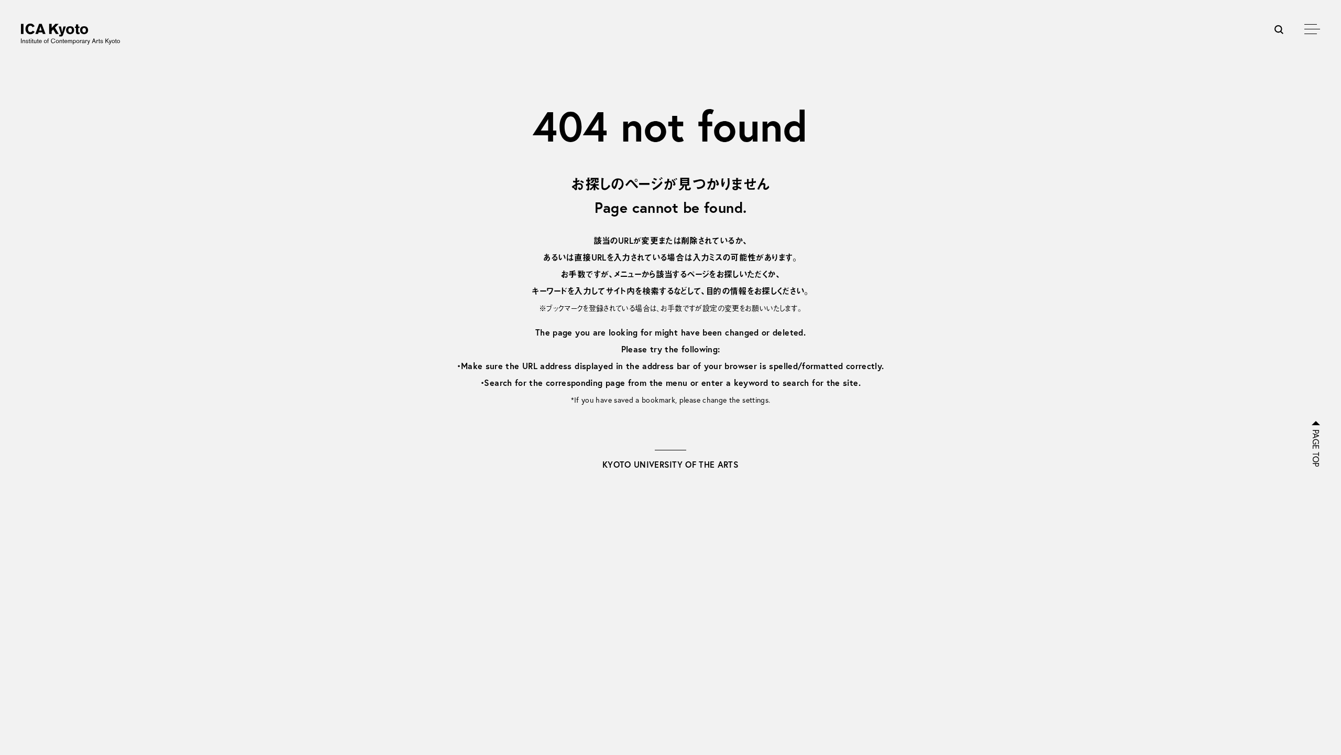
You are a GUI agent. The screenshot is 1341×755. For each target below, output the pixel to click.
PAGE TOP (1316, 448)
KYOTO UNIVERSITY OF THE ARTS (670, 464)
